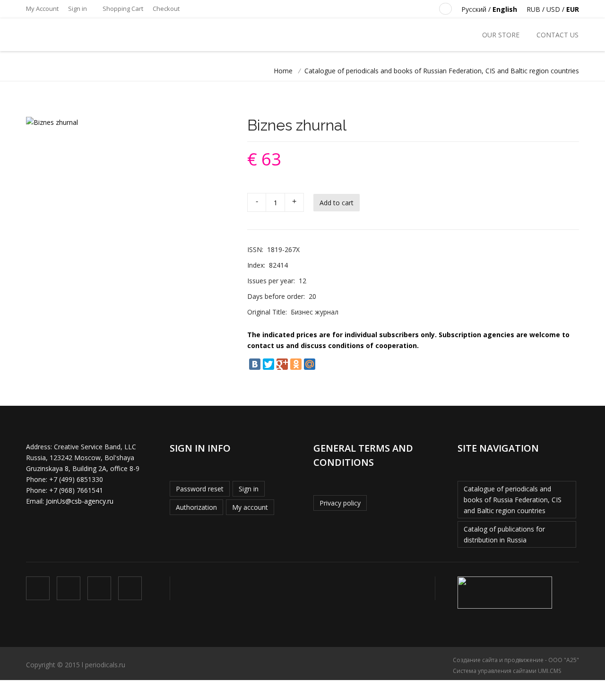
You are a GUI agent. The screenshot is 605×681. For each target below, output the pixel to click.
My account (250, 507)
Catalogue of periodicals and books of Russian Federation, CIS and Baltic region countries (441, 70)
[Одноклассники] (296, 364)
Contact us (557, 34)
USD (553, 9)
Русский (473, 9)
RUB (533, 9)
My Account (42, 8)
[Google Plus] (282, 364)
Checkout (166, 8)
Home (283, 70)
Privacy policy (340, 502)
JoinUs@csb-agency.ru (79, 501)
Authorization (196, 507)
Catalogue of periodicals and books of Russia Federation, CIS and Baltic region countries (513, 499)
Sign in (77, 8)
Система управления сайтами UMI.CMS (507, 671)
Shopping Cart (122, 8)
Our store (500, 34)
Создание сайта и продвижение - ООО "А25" (516, 660)
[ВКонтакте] (254, 364)
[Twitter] (268, 364)
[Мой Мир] (309, 364)
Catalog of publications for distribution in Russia (504, 534)
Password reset (200, 488)
